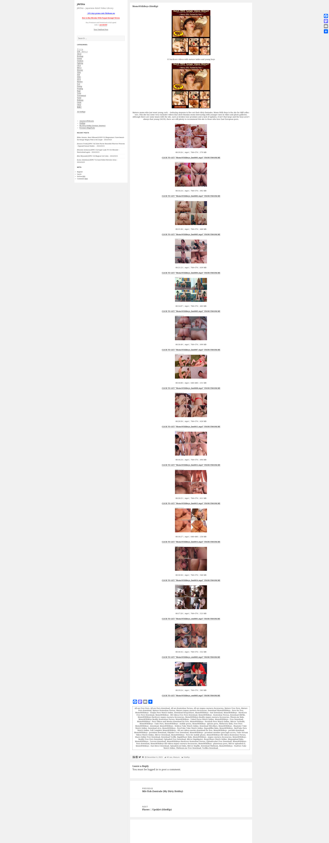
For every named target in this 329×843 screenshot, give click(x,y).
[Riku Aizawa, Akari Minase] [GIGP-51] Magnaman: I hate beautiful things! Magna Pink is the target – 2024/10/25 (100, 138)
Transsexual (81, 95)
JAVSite (81, 4)
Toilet (79, 93)
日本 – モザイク (82, 51)
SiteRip (187, 757)
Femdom (80, 61)
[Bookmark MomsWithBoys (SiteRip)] (143, 757)
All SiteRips (81, 112)
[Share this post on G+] (133, 757)
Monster (80, 70)
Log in (79, 174)
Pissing (79, 86)
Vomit (79, 98)
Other (79, 105)
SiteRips (82, 123)
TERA (79, 72)
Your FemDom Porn (101, 29)
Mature (176, 757)
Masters (80, 82)
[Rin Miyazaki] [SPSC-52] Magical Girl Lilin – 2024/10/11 (97, 156)
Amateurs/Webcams (86, 121)
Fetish (79, 102)
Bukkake (80, 100)
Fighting (80, 63)
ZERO (79, 77)
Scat (78, 84)
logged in (153, 769)
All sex (169, 757)
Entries (81, 176)
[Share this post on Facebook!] (136, 757)
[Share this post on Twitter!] (140, 757)
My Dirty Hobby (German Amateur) (92, 125)
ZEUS (79, 79)
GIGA (79, 65)
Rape (79, 91)
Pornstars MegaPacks (87, 128)
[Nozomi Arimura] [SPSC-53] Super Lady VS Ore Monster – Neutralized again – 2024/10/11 (98, 151)
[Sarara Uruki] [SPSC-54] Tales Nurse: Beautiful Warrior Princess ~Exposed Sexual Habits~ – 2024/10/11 (101, 145)
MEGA (79, 68)
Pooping (80, 88)
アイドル (80, 49)
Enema (79, 58)
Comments (82, 179)
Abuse (79, 54)
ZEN (78, 75)
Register (80, 172)
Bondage (80, 56)
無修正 (79, 107)
